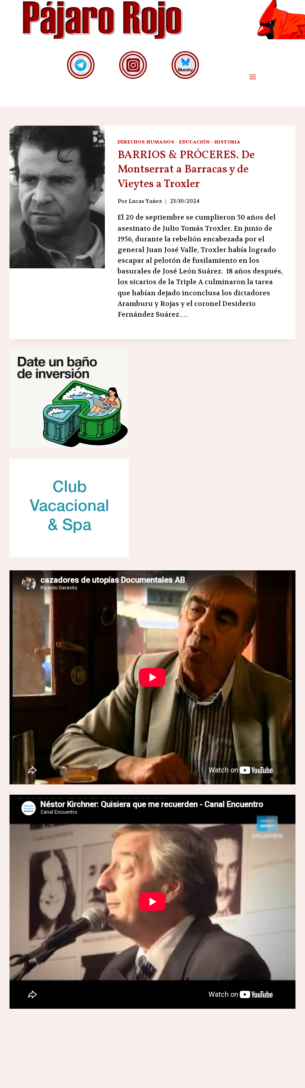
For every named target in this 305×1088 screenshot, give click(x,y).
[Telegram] (81, 64)
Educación (194, 142)
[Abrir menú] (252, 77)
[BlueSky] (185, 64)
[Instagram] (133, 64)
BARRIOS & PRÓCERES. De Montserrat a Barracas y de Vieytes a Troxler (186, 169)
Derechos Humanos (146, 142)
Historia (227, 142)
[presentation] (57, 197)
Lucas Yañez (145, 201)
